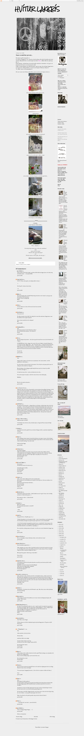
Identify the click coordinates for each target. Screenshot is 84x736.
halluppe (60, 476)
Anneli (18, 515)
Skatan (18, 665)
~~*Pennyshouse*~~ (21, 629)
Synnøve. (18, 477)
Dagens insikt (62, 465)
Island (60, 479)
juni (61, 569)
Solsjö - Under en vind (21, 418)
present (24, 264)
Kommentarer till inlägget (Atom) (30, 718)
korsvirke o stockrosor (21, 574)
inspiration (61, 478)
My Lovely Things (20, 462)
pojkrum (60, 495)
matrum (60, 489)
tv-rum (60, 509)
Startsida (36, 716)
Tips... (60, 505)
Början (60, 464)
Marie (18, 651)
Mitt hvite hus (19, 492)
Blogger (47, 727)
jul (59, 481)
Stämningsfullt (20, 327)
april (61, 573)
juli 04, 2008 (19, 275)
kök (59, 484)
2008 (60, 535)
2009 (60, 533)
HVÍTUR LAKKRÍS (37, 9)
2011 (60, 530)
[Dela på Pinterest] (23, 262)
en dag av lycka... (63, 554)
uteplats (60, 512)
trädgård (28, 264)
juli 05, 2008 (19, 433)
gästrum (60, 473)
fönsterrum (61, 470)
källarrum (61, 482)
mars (61, 575)
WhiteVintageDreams (21, 604)
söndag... (62, 556)
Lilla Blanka (19, 312)
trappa (60, 506)
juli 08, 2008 (19, 697)
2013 (60, 526)
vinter (60, 517)
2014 (60, 524)
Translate (62, 77)
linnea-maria (19, 596)
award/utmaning (62, 458)
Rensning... (62, 564)
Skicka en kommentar (21, 714)
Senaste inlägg (19, 716)
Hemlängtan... (63, 558)
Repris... (65, 272)
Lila (18, 338)
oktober (62, 541)
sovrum (60, 503)
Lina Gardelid (20, 618)
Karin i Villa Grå (20, 543)
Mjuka (18, 294)
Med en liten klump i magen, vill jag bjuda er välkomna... (63, 288)
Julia (18, 305)
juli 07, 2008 (19, 592)
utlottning (61, 514)
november (62, 539)
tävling (60, 511)
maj (61, 571)
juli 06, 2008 (19, 499)
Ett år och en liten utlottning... (65, 227)
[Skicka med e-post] (19, 262)
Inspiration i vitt (20, 560)
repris (60, 500)
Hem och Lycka (20, 536)
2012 (60, 528)
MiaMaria (19, 356)
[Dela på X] (21, 262)
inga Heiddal (19, 271)
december (62, 537)
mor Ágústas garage (63, 490)
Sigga (18, 436)
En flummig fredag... (65, 192)
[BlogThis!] (20, 262)
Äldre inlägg (52, 716)
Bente (18, 678)
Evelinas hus (19, 449)
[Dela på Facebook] (22, 262)
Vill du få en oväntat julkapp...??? (65, 242)
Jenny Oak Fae (20, 279)
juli (61, 546)
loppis (60, 487)
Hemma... (62, 548)
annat (60, 457)
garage (60, 472)
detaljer (21, 264)
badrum (60, 460)
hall (59, 475)
